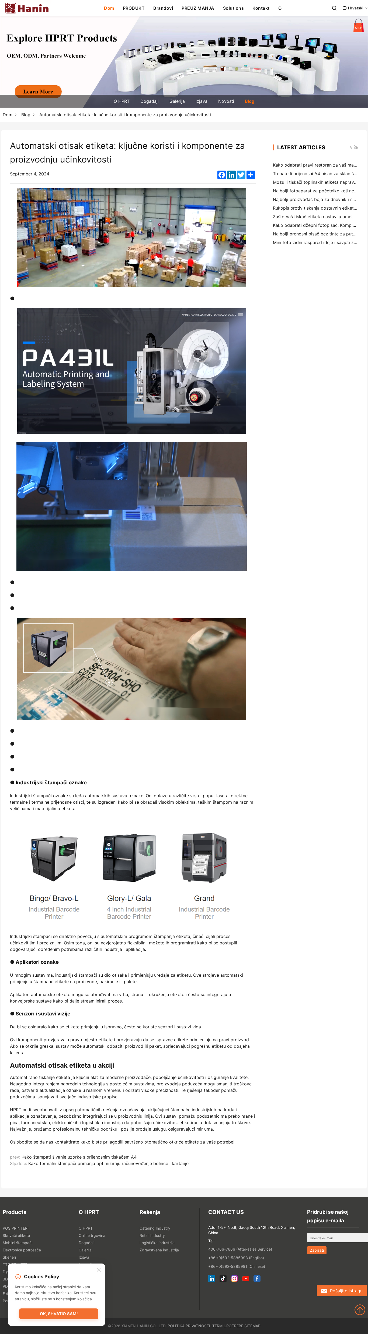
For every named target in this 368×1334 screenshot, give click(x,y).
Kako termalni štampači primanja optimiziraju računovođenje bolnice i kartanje (108, 1163)
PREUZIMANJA (198, 8)
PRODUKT (134, 8)
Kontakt (261, 8)
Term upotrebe (227, 1326)
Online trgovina (92, 1235)
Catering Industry (155, 1228)
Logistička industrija (157, 1242)
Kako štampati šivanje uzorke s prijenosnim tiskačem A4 (79, 1157)
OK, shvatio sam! (59, 1313)
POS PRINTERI (16, 1228)
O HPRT (122, 101)
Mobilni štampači (17, 1242)
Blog (249, 101)
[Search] (334, 8)
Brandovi (163, 8)
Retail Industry (152, 1235)
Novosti (226, 101)
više (354, 147)
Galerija (177, 101)
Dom (109, 8)
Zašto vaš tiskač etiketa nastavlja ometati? (316, 216)
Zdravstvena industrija (159, 1250)
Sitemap (252, 1326)
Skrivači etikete (16, 1235)
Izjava (201, 101)
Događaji (149, 101)
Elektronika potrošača (22, 1250)
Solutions (233, 8)
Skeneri (9, 1257)
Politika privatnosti (189, 1326)
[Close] (99, 1269)
